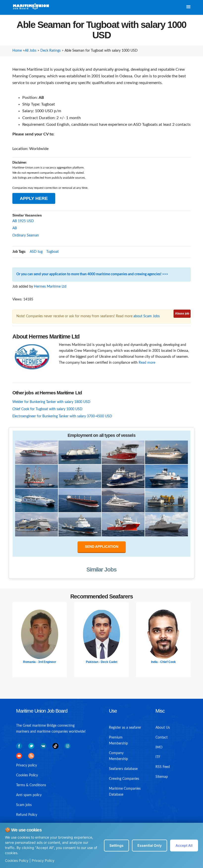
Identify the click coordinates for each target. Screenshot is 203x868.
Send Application (101, 547)
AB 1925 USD (23, 221)
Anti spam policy (29, 795)
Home (17, 50)
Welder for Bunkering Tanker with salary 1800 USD (51, 402)
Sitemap (161, 777)
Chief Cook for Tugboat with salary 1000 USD (47, 409)
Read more (147, 362)
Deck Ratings (50, 50)
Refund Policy (26, 815)
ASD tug (36, 252)
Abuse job (182, 313)
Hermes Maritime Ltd (50, 286)
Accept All (184, 845)
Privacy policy (26, 765)
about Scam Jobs (146, 316)
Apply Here (34, 198)
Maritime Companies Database (125, 791)
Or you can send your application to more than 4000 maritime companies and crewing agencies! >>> (92, 274)
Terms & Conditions (31, 785)
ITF (157, 757)
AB (14, 228)
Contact (161, 737)
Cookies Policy (16, 860)
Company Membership (118, 756)
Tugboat (52, 252)
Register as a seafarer (125, 727)
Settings (116, 845)
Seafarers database (123, 769)
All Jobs (30, 50)
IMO (158, 747)
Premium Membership (118, 740)
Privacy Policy (43, 860)
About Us (162, 727)
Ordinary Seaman (25, 235)
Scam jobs (24, 805)
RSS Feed (162, 767)
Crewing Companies (124, 779)
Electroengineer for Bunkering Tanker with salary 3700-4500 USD (62, 416)
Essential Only (149, 845)
